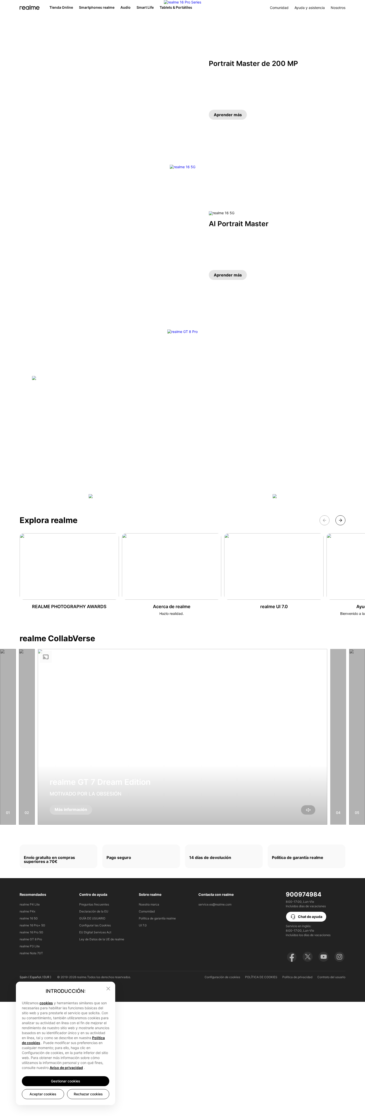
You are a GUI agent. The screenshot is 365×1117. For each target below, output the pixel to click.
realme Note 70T (31, 953)
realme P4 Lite (30, 904)
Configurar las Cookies (95, 925)
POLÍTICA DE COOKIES (261, 977)
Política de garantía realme (157, 918)
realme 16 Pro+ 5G (32, 925)
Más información (71, 809)
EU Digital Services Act (95, 932)
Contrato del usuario (331, 977)
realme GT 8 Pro (31, 939)
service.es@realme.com (214, 904)
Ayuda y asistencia (309, 7)
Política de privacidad (297, 977)
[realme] (29, 7)
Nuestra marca (149, 904)
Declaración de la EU (93, 911)
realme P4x (27, 911)
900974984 (303, 894)
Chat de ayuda (310, 916)
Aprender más (228, 114)
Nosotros (338, 7)
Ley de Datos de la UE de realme (101, 939)
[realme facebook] (292, 957)
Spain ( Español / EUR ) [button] (35, 977)
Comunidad (279, 7)
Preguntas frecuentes (94, 904)
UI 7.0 (143, 925)
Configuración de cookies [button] (222, 977)
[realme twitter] (308, 957)
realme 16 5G (29, 918)
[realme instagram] (339, 957)
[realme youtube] (323, 957)
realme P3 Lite (30, 946)
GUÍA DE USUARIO (92, 918)
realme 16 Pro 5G (31, 932)
